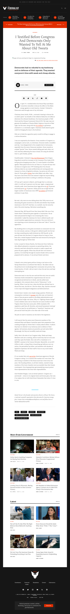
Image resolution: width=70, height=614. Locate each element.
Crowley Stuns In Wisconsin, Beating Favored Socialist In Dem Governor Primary (21, 487)
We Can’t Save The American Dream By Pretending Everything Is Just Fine (22, 553)
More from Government (21, 434)
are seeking (42, 191)
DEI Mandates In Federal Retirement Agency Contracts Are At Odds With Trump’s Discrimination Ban (47, 487)
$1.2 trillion (39, 125)
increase (33, 295)
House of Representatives (21, 415)
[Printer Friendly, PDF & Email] (46, 98)
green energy (41, 412)
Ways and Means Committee (21, 418)
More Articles (49, 85)
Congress (24, 412)
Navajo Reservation (36, 415)
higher (30, 173)
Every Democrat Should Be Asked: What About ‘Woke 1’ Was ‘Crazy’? (46, 525)
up (47, 186)
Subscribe (48, 605)
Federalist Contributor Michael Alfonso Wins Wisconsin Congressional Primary (47, 459)
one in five (32, 356)
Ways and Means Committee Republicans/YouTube (47, 60)
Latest (13, 501)
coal (17, 412)
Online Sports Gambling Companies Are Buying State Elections (21, 458)
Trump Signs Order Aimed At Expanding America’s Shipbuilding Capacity (46, 554)
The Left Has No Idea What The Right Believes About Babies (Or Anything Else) (21, 526)
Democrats (32, 412)
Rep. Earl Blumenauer (38, 158)
